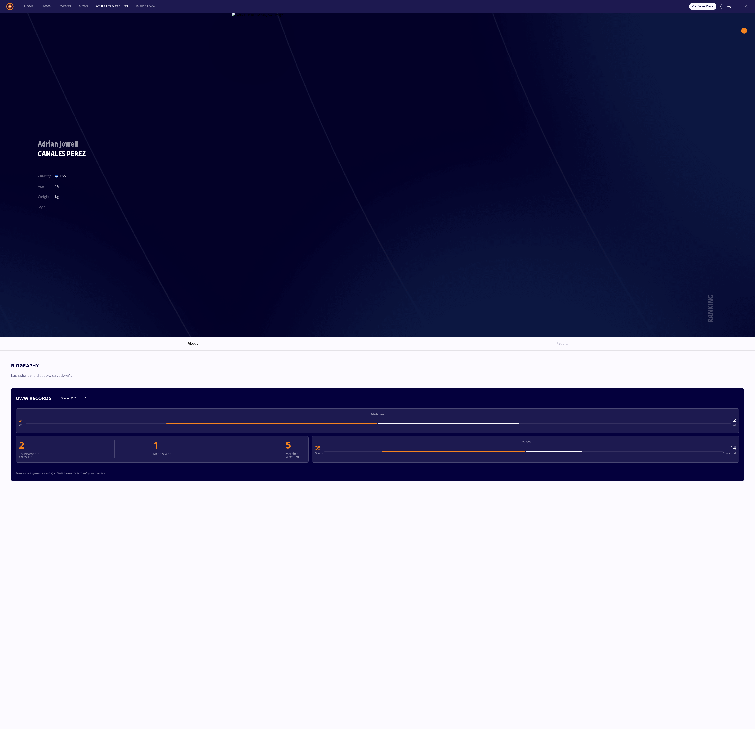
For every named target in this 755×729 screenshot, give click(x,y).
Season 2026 (69, 398)
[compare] (744, 29)
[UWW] (12, 6)
